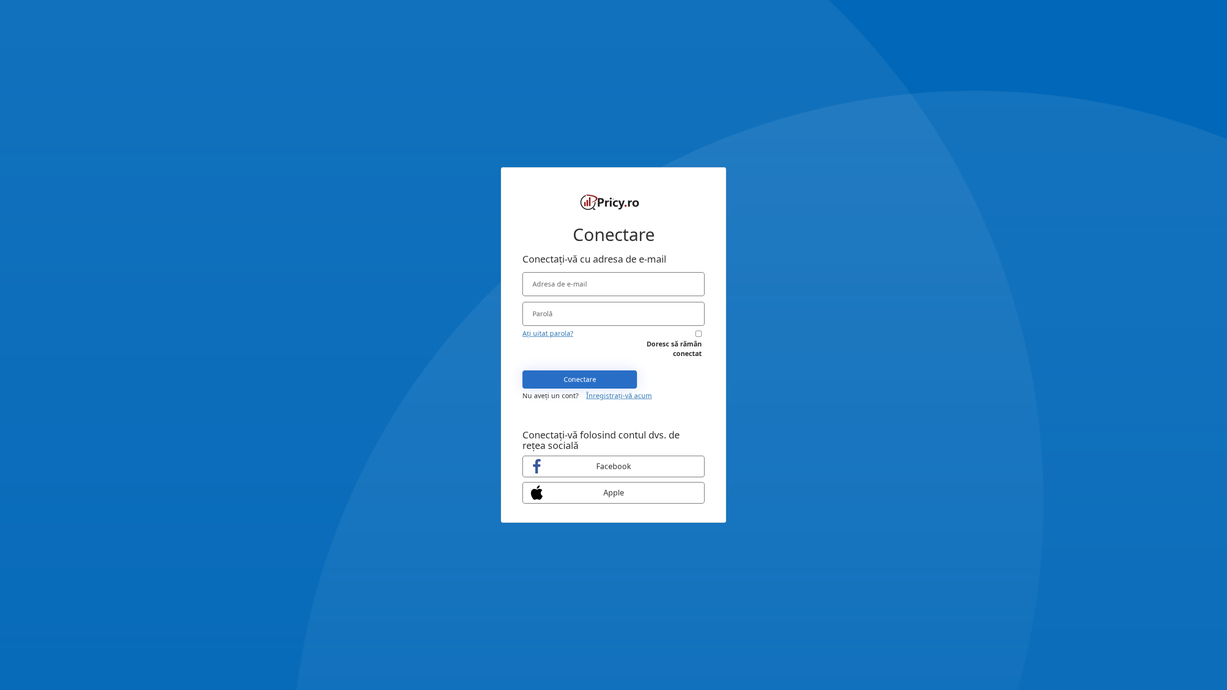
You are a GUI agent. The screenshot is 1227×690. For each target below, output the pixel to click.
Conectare (580, 379)
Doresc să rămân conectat (674, 348)
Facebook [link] (613, 466)
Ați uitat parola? (547, 333)
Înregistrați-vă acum (619, 395)
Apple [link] (613, 492)
